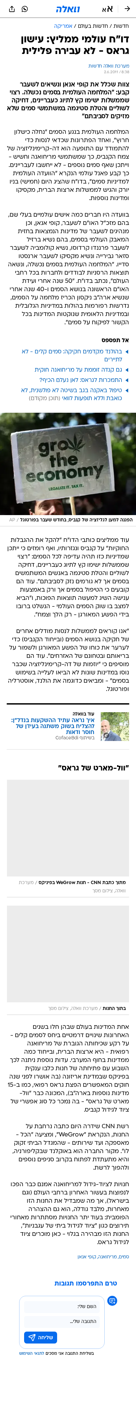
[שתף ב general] (12, 9)
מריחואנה (107, 1257)
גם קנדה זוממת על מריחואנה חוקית (78, 370)
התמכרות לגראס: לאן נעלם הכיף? (80, 380)
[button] (107, 9)
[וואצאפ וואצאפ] (24, 9)
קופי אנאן (87, 1257)
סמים (124, 1257)
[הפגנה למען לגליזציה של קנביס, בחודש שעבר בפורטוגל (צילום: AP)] (68, 469)
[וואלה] (68, 9)
